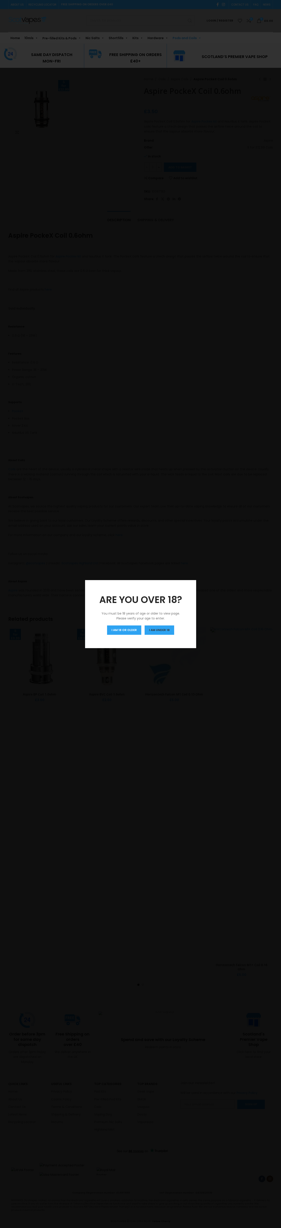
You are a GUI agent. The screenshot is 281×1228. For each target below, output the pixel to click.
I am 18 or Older (124, 630)
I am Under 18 (159, 630)
